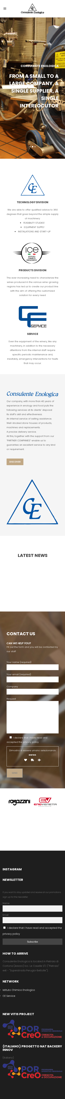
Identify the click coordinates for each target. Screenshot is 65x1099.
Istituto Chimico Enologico (19, 990)
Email (5, 914)
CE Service (9, 996)
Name (6, 903)
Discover (15, 461)
